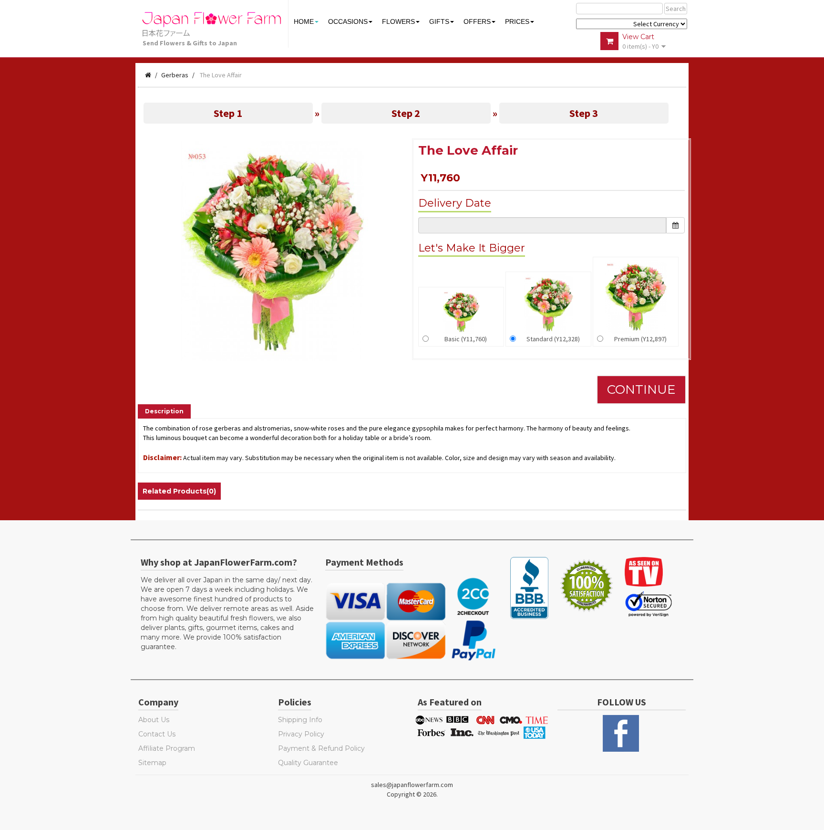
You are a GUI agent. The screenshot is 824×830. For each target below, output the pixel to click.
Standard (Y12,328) (553, 339)
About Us (153, 719)
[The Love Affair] (272, 250)
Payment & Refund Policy (321, 748)
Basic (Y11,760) (465, 339)
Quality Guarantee (308, 762)
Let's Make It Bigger (471, 248)
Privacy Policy (301, 734)
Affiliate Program (166, 748)
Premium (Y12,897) (640, 339)
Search (676, 8)
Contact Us (156, 734)
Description (164, 411)
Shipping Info (300, 719)
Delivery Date (454, 203)
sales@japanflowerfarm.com (412, 784)
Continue (641, 389)
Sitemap (152, 762)
